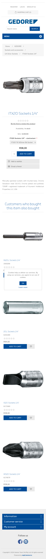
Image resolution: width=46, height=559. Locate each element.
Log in (22, 7)
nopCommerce (27, 555)
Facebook (20, 541)
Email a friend (16, 166)
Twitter (26, 541)
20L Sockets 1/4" (11, 332)
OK (23, 283)
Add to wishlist (16, 161)
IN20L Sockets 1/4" (12, 260)
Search (34, 29)
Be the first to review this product (23, 124)
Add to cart (26, 154)
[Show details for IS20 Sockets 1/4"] (23, 378)
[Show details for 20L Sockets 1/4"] (23, 307)
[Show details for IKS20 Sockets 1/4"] (23, 450)
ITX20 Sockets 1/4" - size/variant (23, 138)
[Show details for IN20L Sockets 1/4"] (23, 236)
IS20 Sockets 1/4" (11, 403)
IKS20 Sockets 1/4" (12, 474)
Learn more (23, 287)
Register (14, 7)
